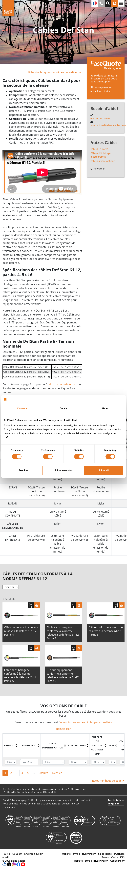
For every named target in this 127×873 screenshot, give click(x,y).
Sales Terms (105, 853)
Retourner (99, 168)
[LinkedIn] (4, 864)
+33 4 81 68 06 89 (12, 853)
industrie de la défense (61, 384)
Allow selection (63, 470)
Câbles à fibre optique (102, 161)
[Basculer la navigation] (121, 3)
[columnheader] (10, 745)
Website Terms (70, 853)
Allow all (104, 470)
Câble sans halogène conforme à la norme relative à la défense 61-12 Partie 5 (20, 675)
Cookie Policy (117, 860)
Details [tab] (64, 408)
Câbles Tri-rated (99, 148)
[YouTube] (23, 864)
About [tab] (105, 408)
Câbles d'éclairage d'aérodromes (100, 155)
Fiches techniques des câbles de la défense (54, 72)
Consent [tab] (22, 408)
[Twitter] (9, 864)
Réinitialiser (63, 729)
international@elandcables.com (108, 125)
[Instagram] (14, 864)
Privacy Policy (88, 853)
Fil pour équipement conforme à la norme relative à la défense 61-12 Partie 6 (62, 675)
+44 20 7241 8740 (100, 118)
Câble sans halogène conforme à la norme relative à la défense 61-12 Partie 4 (62, 633)
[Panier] (37, 605)
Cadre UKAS (118, 857)
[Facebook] (18, 864)
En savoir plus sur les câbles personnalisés (85, 722)
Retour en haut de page (107, 780)
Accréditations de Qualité (116, 802)
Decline (23, 470)
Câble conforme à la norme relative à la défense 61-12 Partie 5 (106, 631)
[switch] (48, 456)
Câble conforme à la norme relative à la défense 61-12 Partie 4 (21, 631)
